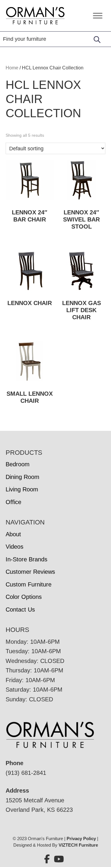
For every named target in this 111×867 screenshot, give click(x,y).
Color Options (24, 597)
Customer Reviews (30, 571)
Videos (14, 546)
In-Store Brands (26, 559)
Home (12, 67)
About (13, 534)
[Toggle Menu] (97, 15)
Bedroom (18, 464)
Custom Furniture (29, 584)
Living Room (22, 489)
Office (13, 502)
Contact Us (20, 609)
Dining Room (22, 477)
